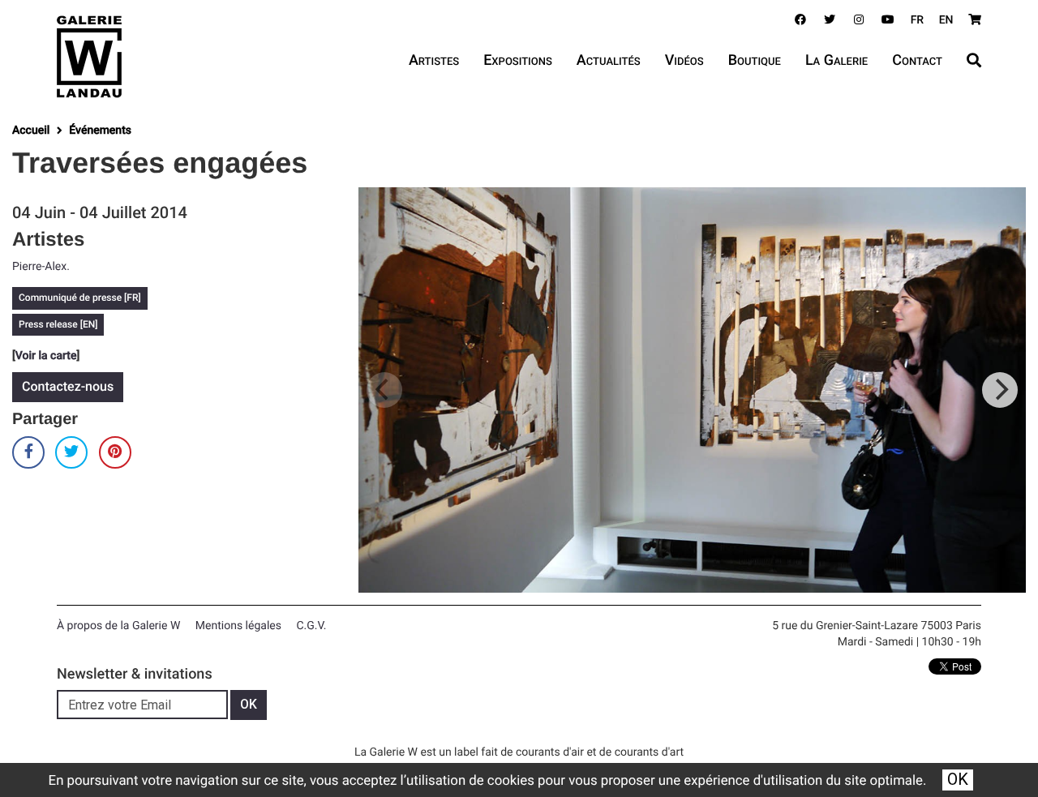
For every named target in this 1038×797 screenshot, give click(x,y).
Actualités (609, 60)
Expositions (517, 60)
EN (946, 20)
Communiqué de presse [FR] (80, 297)
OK (957, 779)
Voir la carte (46, 355)
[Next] (1000, 390)
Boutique (754, 60)
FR (917, 20)
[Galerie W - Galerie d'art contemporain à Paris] (89, 56)
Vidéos (684, 60)
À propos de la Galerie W (118, 625)
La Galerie (836, 60)
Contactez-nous (68, 386)
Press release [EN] (58, 324)
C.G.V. (311, 625)
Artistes (434, 60)
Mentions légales (238, 625)
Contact (917, 60)
